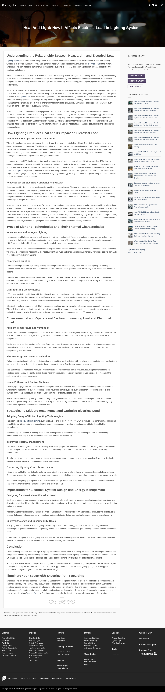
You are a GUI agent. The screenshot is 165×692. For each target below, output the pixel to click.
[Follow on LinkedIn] (153, 5)
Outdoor (33, 5)
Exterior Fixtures (90, 662)
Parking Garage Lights (9, 648)
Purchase (88, 5)
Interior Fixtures (89, 659)
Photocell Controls (63, 654)
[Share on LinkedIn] (69, 602)
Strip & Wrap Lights (36, 643)
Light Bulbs (61, 638)
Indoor (23, 5)
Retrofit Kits (61, 641)
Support (77, 5)
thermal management (16, 170)
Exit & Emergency (35, 655)
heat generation (23, 97)
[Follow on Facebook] (150, 5)
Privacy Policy (57, 678)
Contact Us (24, 678)
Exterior (5, 633)
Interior (32, 633)
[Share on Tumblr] (73, 602)
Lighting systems (14, 61)
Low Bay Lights (34, 641)
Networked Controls (63, 652)
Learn (67, 5)
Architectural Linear (36, 645)
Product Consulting (118, 638)
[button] (162, 5)
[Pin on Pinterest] (64, 602)
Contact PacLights (147, 645)
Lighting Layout (117, 641)
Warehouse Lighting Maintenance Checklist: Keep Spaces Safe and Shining (145, 176)
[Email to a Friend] (60, 602)
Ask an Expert (33, 593)
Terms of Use (44, 678)
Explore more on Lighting (136, 250)
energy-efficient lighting (30, 421)
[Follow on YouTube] (156, 5)
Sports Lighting (89, 643)
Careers (33, 678)
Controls (56, 5)
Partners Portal (71, 678)
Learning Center (62, 668)
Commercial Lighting (91, 638)
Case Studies (90, 654)
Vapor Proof (33, 660)
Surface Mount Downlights (38, 653)
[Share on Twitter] (55, 602)
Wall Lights (6, 643)
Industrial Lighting (90, 641)
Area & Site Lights (8, 638)
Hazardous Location (9, 655)
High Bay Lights (34, 638)
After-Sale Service (118, 643)
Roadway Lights (7, 653)
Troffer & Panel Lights (37, 648)
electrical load (94, 64)
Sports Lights (6, 650)
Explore (82, 24)
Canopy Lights (7, 645)
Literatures (115, 655)
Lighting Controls (65, 647)
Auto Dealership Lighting (92, 648)
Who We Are (12, 678)
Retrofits (87, 664)
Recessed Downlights (36, 650)
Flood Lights (6, 641)
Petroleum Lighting (90, 645)
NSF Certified (34, 658)
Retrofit (45, 5)
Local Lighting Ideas (135, 252)
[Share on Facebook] (51, 602)
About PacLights (62, 666)
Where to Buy (145, 633)
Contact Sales (144, 638)
